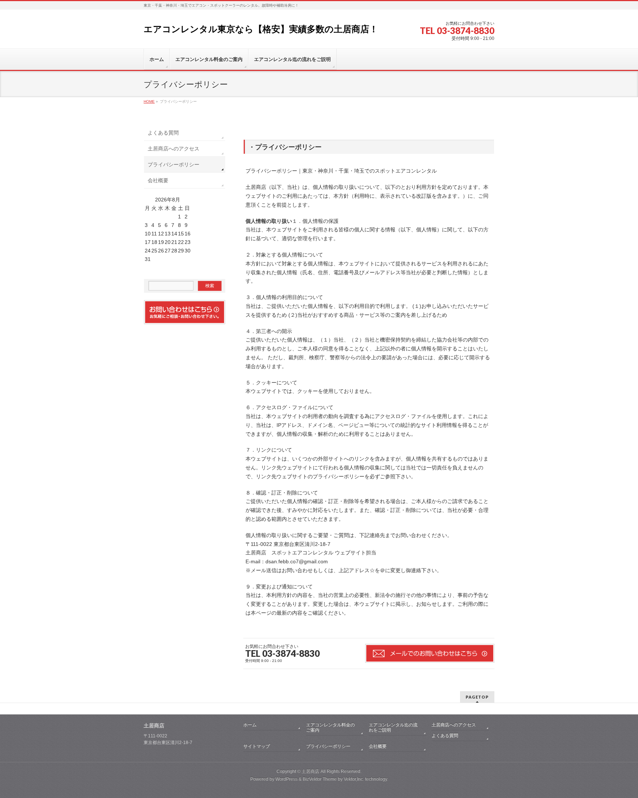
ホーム (250, 724)
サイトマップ (256, 746)
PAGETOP (477, 697)
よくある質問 (163, 133)
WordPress (286, 779)
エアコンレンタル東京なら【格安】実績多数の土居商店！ (261, 29)
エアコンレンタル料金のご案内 (330, 727)
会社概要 (158, 180)
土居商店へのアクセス (173, 149)
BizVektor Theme (320, 779)
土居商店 (310, 771)
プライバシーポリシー (173, 164)
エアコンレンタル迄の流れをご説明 (393, 727)
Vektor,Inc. (354, 779)
